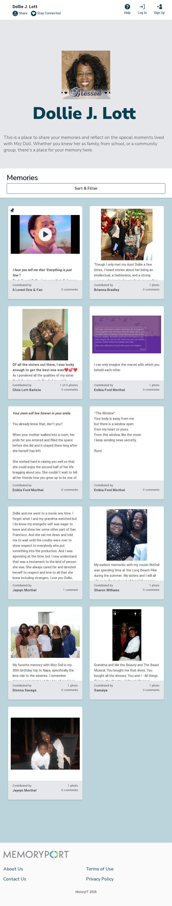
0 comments (69, 290)
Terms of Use (100, 869)
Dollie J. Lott (25, 7)
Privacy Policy (100, 879)
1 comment (70, 590)
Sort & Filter (86, 188)
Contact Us (14, 879)
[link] (45, 252)
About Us (13, 869)
